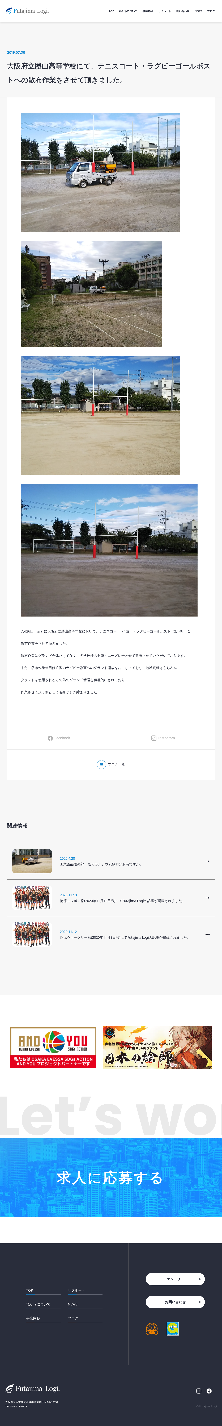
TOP (29, 1290)
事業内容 (33, 1318)
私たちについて (38, 1304)
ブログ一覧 (116, 764)
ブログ (73, 1318)
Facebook (62, 737)
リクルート (76, 1290)
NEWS (73, 1304)
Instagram (166, 737)
